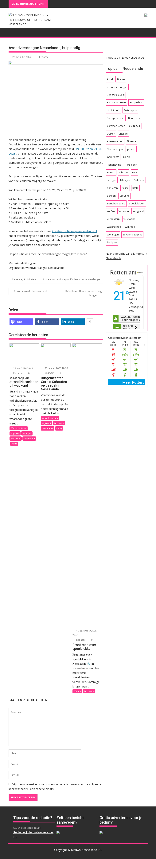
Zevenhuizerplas (132, 234)
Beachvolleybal (116, 95)
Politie (125, 188)
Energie (123, 133)
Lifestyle (125, 180)
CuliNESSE (135, 126)
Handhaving (114, 164)
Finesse (131, 141)
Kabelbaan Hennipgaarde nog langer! (83, 293)
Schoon (111, 195)
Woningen (113, 234)
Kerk (134, 172)
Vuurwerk (129, 219)
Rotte (135, 188)
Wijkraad (15, 433)
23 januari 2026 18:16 (56, 368)
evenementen (115, 141)
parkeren (112, 188)
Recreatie (17, 279)
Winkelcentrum (18, 428)
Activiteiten (30, 279)
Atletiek (121, 79)
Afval (110, 79)
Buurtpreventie (115, 118)
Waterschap (114, 226)
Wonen (77, 691)
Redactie (44, 57)
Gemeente (29, 438)
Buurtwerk (134, 118)
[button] (21, 321)
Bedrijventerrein (116, 102)
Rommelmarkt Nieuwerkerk (31, 291)
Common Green (116, 126)
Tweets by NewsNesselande (125, 57)
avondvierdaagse (90, 279)
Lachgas (111, 180)
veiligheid (138, 211)
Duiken (111, 133)
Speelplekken (137, 203)
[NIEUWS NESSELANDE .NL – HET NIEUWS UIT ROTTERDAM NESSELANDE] (12, 32)
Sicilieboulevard (116, 203)
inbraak (123, 172)
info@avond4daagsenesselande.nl (74, 231)
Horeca (111, 172)
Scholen (46, 279)
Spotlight (26, 433)
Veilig (14, 443)
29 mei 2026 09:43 (23, 368)
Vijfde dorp (113, 219)
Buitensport (130, 110)
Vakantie (124, 211)
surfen (111, 211)
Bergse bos (136, 102)
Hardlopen (131, 164)
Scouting (124, 195)
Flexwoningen (115, 149)
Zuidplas (112, 242)
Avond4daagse (60, 279)
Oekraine (139, 180)
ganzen (131, 149)
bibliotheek (113, 110)
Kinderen (75, 279)
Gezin (126, 157)
